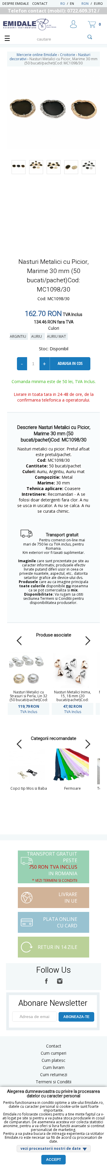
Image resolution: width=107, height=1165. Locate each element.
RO (62, 3)
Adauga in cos (70, 363)
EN (75, 3)
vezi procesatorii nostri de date (51, 1148)
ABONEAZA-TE (76, 1017)
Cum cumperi (53, 1053)
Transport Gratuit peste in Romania (52, 866)
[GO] (90, 37)
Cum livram (53, 1067)
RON (85, 3)
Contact (40, 3)
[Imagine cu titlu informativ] (19, 167)
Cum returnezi (53, 1074)
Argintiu (19, 336)
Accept (53, 1160)
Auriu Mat (57, 336)
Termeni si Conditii (53, 1082)
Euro (98, 3)
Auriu (37, 336)
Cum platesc (53, 1060)
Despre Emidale (15, 3)
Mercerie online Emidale (37, 54)
